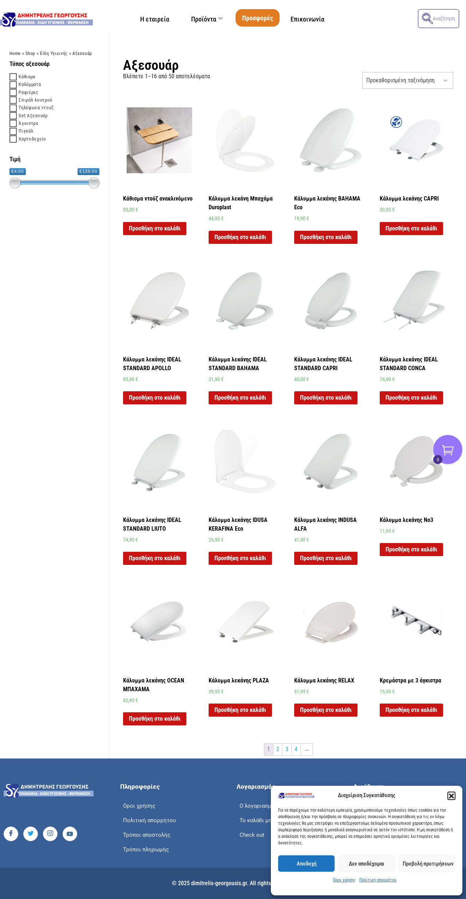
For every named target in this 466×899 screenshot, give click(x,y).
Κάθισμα (27, 76)
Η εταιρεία (154, 19)
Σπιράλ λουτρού (35, 100)
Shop (30, 53)
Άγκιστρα (28, 123)
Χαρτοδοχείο (32, 139)
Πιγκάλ (26, 131)
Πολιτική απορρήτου (377, 880)
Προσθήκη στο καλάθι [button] (155, 228)
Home (15, 53)
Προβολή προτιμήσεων (428, 863)
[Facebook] (11, 834)
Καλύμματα (30, 84)
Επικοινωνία (307, 19)
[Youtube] (70, 834)
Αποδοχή (306, 863)
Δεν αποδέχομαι (366, 863)
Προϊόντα (203, 19)
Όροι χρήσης (344, 880)
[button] (451, 795)
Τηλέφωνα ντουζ (36, 107)
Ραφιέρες (29, 92)
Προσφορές (257, 18)
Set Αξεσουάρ (33, 115)
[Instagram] (50, 834)
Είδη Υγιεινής (54, 53)
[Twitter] (30, 834)
